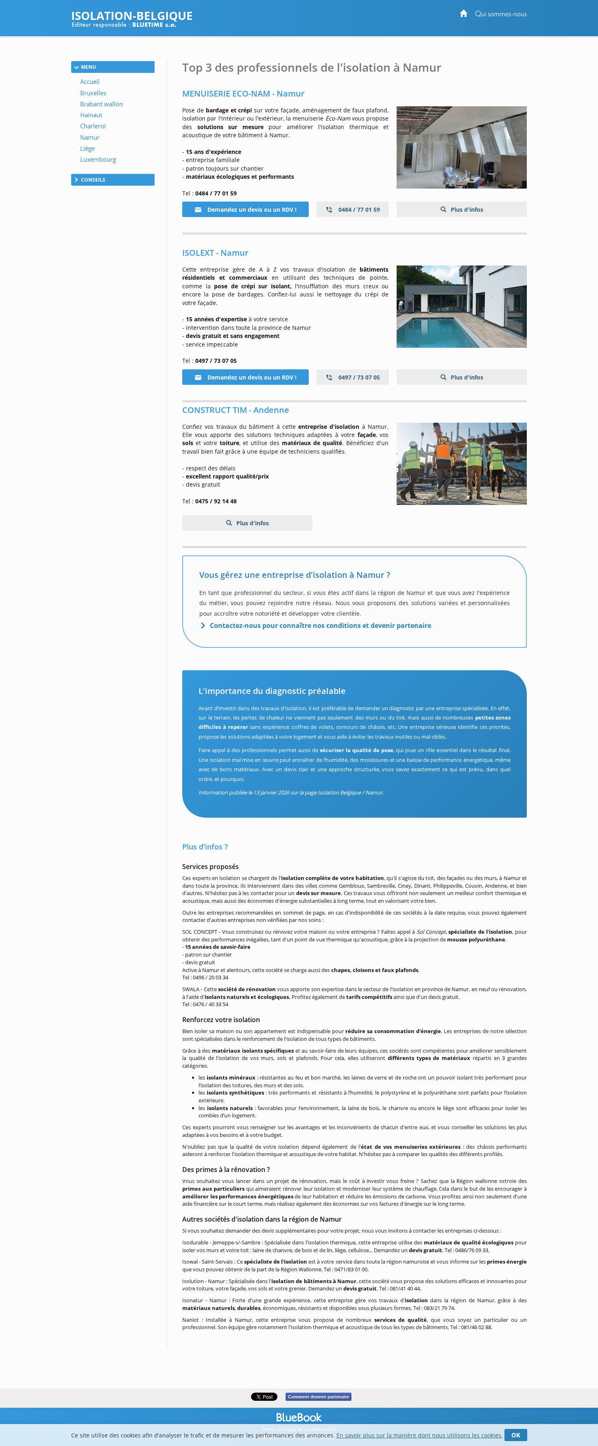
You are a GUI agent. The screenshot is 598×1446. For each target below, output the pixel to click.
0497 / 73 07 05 (358, 377)
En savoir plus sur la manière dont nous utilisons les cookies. (419, 1435)
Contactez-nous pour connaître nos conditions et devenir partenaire (320, 625)
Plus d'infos (466, 209)
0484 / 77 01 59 (358, 209)
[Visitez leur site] (462, 147)
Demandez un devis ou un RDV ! (251, 209)
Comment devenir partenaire (318, 1396)
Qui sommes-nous (501, 14)
